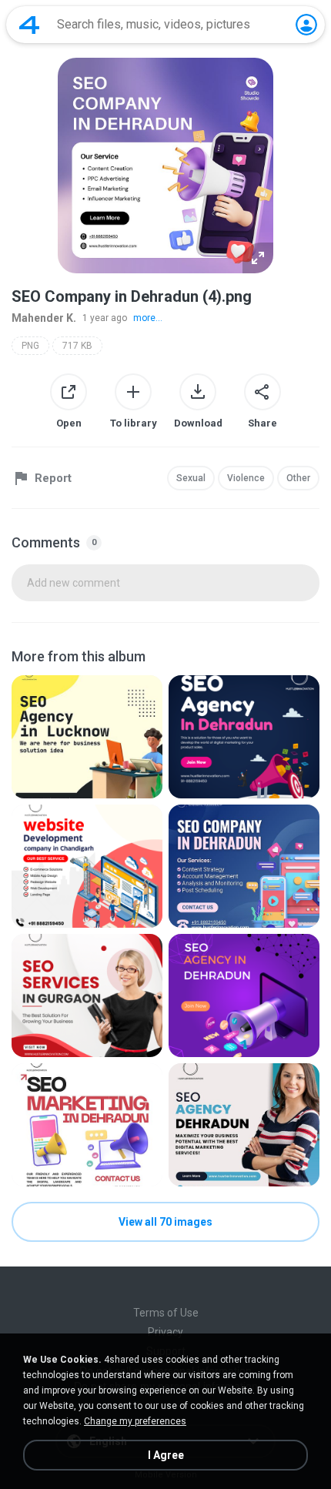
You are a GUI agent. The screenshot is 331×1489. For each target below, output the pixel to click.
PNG (30, 345)
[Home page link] (29, 24)
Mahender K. (44, 318)
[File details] (87, 736)
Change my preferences (135, 1421)
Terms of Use (166, 1313)
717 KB (77, 345)
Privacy (165, 1332)
